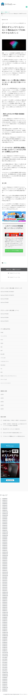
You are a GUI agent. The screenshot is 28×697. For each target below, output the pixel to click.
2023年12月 (5, 532)
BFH (1, 372)
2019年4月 (4, 625)
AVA (1, 346)
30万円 (2, 408)
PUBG (2, 332)
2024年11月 (5, 513)
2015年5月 (4, 691)
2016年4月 (4, 680)
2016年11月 (5, 674)
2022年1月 (4, 570)
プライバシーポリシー (23, 694)
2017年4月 (4, 665)
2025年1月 (4, 510)
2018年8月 (4, 639)
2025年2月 (4, 508)
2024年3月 (4, 527)
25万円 (2, 405)
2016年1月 (4, 685)
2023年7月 (4, 540)
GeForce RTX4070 (4, 321)
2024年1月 (4, 530)
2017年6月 (4, 662)
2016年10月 (5, 675)
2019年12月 (5, 612)
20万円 (2, 401)
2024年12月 (5, 512)
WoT (2, 350)
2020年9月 (4, 597)
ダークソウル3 (4, 379)
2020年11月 (5, 593)
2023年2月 (4, 548)
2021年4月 (4, 585)
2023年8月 (4, 538)
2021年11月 (5, 573)
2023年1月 (4, 550)
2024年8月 (4, 518)
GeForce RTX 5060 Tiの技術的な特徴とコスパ (12, 432)
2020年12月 (5, 592)
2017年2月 (4, 669)
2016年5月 (4, 679)
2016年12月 (5, 672)
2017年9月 (4, 657)
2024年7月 (4, 520)
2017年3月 (4, 667)
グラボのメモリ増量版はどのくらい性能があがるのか (14, 436)
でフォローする (15, 273)
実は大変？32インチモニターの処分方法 (11, 429)
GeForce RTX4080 (4, 298)
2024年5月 (4, 523)
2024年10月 (5, 515)
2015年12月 (5, 687)
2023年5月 (4, 543)
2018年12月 (5, 632)
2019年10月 (5, 615)
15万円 (2, 398)
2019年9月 (4, 617)
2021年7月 (4, 580)
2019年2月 (4, 629)
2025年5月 (4, 503)
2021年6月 (4, 582)
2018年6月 (4, 642)
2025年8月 (4, 498)
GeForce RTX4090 (4, 302)
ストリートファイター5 (5, 383)
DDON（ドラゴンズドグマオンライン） (9, 375)
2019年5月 (4, 624)
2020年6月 (4, 602)
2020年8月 (4, 599)
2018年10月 (5, 635)
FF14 (2, 339)
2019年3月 (4, 627)
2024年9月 (4, 517)
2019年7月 (4, 620)
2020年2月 (4, 609)
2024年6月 (4, 522)
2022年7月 (4, 560)
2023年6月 (4, 542)
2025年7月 (4, 500)
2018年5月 (4, 644)
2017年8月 (4, 659)
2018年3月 (4, 647)
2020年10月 (5, 595)
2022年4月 (4, 565)
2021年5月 (4, 584)
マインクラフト (4, 336)
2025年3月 (4, 507)
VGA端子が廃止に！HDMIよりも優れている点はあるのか (14, 420)
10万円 (2, 394)
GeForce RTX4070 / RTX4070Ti (7, 295)
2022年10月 (5, 555)
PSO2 (2, 343)
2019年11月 (5, 614)
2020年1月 (4, 610)
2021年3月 (4, 587)
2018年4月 (4, 645)
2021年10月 (5, 575)
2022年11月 (5, 553)
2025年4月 (4, 505)
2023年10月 (5, 535)
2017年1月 (4, 670)
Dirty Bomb (3, 365)
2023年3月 (4, 547)
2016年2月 (4, 684)
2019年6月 (4, 622)
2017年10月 (5, 655)
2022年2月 (4, 568)
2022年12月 (5, 552)
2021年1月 (4, 590)
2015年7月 (4, 689)
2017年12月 (5, 652)
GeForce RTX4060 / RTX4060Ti (7, 291)
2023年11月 (5, 533)
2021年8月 (4, 578)
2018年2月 (4, 649)
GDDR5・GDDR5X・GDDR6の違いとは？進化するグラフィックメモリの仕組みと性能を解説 (15, 424)
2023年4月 (4, 545)
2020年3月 (4, 607)
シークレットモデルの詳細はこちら (14, 250)
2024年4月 (4, 525)
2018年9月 (4, 637)
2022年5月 (4, 563)
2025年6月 (4, 502)
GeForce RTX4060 (4, 317)
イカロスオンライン (5, 361)
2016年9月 (4, 677)
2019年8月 (4, 619)
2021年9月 (4, 577)
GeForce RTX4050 (4, 313)
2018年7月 (4, 640)
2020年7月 (4, 600)
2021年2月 (4, 589)
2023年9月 (4, 537)
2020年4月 (4, 605)
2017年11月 (5, 654)
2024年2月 (4, 528)
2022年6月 (4, 562)
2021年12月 (5, 572)
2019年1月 (4, 630)
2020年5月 (4, 604)
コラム (4, 262)
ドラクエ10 (3, 357)
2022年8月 (4, 558)
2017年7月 (4, 660)
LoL (1, 368)
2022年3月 (4, 567)
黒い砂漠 (2, 354)
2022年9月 (4, 557)
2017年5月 (4, 664)
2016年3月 (4, 682)
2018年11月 (5, 634)
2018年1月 (4, 650)
